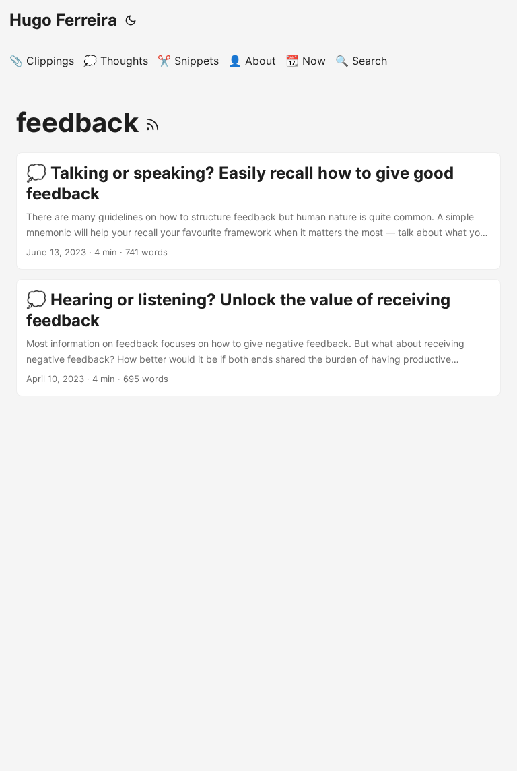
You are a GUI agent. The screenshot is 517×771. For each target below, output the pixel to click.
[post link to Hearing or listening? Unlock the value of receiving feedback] (258, 338)
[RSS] (152, 122)
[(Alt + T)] (131, 20)
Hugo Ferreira (63, 20)
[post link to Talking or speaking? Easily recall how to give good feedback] (258, 211)
